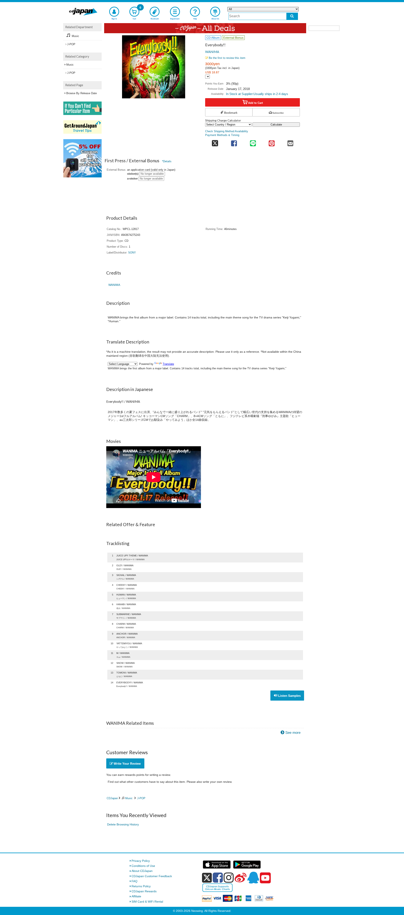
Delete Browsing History (123, 824)
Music (129, 798)
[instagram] (229, 877)
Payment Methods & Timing (222, 135)
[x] (207, 877)
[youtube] (265, 878)
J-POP (141, 798)
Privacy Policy (141, 860)
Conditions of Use (143, 865)
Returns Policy (141, 886)
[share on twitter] (215, 142)
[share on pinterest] (271, 142)
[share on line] (252, 142)
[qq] (253, 877)
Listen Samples (289, 695)
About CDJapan (142, 871)
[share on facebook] (234, 142)
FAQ (134, 881)
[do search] (292, 16)
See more (292, 733)
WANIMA (212, 52)
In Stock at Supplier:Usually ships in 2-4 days (257, 94)
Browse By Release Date (81, 93)
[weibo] (240, 877)
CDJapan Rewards (144, 891)
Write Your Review (127, 763)
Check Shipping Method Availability (226, 131)
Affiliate (136, 896)
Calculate (276, 124)
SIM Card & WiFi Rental (147, 901)
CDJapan (112, 798)
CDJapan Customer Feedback (152, 876)
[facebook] (218, 877)
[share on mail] (290, 142)
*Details (166, 161)
